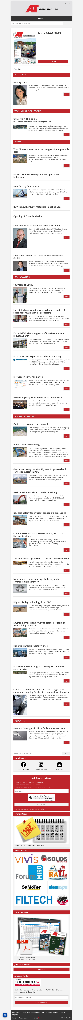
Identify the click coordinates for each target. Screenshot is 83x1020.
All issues (53, 61)
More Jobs (41, 969)
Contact (63, 1013)
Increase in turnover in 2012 (28, 376)
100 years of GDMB (23, 284)
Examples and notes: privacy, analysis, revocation (29, 809)
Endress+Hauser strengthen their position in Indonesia (36, 175)
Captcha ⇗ (49, 800)
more (66, 94)
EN (69, 3)
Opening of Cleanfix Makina (27, 216)
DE (66, 3)
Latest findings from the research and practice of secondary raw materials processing (39, 311)
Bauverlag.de (66, 1018)
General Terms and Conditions (33, 1013)
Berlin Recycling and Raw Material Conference (37, 397)
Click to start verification (44, 798)
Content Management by (21, 1018)
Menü (42, 18)
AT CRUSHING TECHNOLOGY (24, 959)
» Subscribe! (41, 804)
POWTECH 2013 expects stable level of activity (37, 356)
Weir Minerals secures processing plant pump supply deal (41, 150)
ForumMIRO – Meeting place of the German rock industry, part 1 (38, 334)
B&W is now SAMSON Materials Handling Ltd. (37, 206)
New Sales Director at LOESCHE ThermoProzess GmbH (38, 257)
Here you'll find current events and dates (29, 845)
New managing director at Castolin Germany (36, 225)
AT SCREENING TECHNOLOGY (25, 957)
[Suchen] (68, 23)
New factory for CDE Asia (26, 186)
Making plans (20, 82)
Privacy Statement (52, 1013)
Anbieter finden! (42, 1002)
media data (16, 1013)
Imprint (15, 1015)
